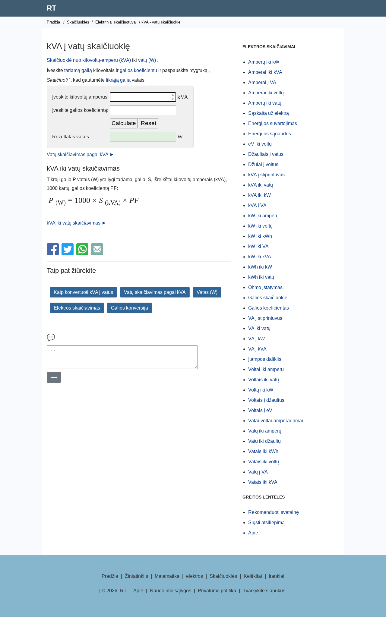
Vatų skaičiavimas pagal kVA (155, 292)
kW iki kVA (259, 256)
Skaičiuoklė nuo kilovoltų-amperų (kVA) (89, 60)
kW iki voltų (260, 225)
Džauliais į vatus (265, 154)
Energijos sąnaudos (269, 133)
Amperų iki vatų (264, 102)
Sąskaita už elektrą (268, 113)
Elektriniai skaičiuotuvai (116, 22)
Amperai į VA (262, 82)
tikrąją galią (118, 80)
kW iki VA (258, 246)
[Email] (98, 253)
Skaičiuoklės (78, 22)
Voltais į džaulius (266, 400)
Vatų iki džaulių (264, 441)
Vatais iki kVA (262, 482)
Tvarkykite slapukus (264, 590)
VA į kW (256, 338)
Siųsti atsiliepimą (266, 522)
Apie (253, 532)
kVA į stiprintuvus (266, 174)
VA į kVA (257, 348)
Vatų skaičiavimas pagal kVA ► (80, 154)
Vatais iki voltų (263, 461)
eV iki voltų (260, 143)
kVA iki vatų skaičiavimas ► (76, 222)
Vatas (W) (207, 292)
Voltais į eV (260, 410)
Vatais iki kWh (263, 451)
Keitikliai (253, 576)
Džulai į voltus (263, 164)
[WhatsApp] (83, 253)
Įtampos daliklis (264, 359)
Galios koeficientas (268, 307)
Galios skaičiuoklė (267, 297)
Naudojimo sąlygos (170, 590)
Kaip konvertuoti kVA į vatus (83, 292)
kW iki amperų (263, 215)
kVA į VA (257, 205)
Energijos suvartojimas (272, 123)
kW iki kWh (260, 236)
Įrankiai (276, 576)
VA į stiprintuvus (265, 318)
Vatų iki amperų (264, 430)
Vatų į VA (258, 471)
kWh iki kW (260, 266)
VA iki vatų (259, 328)
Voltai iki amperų (266, 369)
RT (51, 8)
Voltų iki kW (260, 389)
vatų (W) (147, 60)
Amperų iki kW (263, 62)
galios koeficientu (138, 70)
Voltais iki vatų (263, 379)
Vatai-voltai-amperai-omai (275, 420)
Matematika (167, 576)
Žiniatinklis (136, 576)
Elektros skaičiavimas (77, 307)
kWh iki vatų (261, 277)
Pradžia (53, 22)
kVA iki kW (259, 195)
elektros (194, 576)
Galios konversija (129, 307)
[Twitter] (68, 253)
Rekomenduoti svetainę (273, 512)
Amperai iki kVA (265, 72)
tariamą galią (78, 70)
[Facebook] (53, 253)
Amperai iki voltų (266, 92)
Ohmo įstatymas (265, 287)
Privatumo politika (217, 590)
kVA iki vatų (260, 184)
